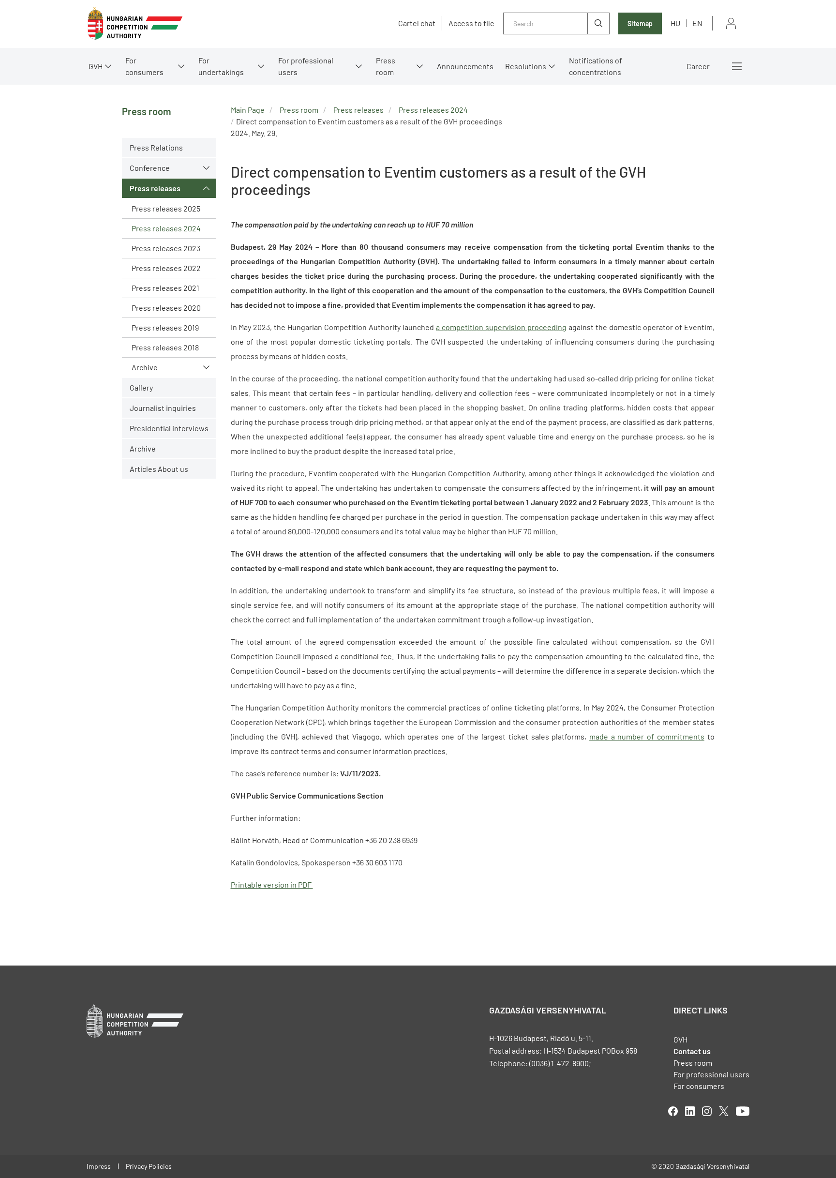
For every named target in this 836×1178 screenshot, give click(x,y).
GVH (96, 66)
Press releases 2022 (166, 267)
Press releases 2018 (165, 347)
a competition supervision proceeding (501, 327)
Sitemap (640, 23)
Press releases (155, 188)
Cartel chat (416, 23)
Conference (150, 167)
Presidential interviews (169, 428)
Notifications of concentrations (595, 66)
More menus (736, 66)
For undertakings (221, 66)
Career (698, 66)
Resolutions (525, 66)
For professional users (305, 66)
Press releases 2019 (165, 327)
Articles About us (159, 468)
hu (675, 23)
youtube (742, 1111)
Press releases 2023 (166, 248)
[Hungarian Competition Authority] (135, 23)
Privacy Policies (149, 1166)
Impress (99, 1166)
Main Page (248, 109)
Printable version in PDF (272, 884)
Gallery (141, 387)
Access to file (471, 23)
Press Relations (156, 147)
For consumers (698, 1085)
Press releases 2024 (166, 228)
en (697, 23)
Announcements (465, 66)
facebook (673, 1111)
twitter (724, 1111)
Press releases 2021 (165, 287)
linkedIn (690, 1111)
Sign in (731, 23)
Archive (145, 367)
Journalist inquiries (163, 407)
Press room (385, 66)
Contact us (692, 1051)
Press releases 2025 (166, 208)
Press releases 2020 (166, 307)
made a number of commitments (646, 736)
